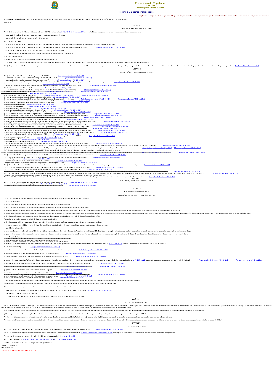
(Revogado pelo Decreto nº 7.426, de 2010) (69, 273)
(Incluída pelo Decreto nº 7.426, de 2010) (110, 263)
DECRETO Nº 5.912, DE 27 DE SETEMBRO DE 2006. (137, 12)
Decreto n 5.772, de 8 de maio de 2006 (247, 66)
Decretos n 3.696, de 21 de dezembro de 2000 (37, 339)
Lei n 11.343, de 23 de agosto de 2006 (72, 32)
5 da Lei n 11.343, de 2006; (103, 290)
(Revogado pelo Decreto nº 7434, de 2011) (249, 260)
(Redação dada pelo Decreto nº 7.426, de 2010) (110, 47)
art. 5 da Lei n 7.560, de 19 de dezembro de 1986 (97, 333)
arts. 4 (90, 290)
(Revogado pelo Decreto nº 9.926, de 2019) (71, 76)
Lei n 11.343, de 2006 (115, 244)
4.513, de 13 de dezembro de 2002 (65, 339)
